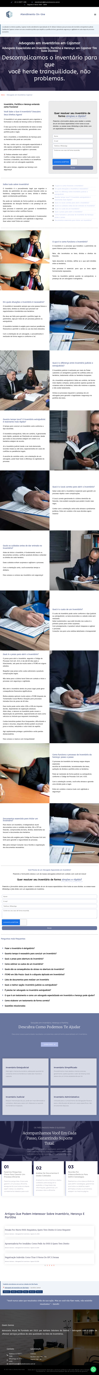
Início (3, 95)
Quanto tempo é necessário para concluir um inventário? (31, 953)
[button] (95, 14)
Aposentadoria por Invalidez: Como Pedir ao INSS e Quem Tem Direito (37, 1243)
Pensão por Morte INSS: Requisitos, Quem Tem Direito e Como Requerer (38, 1230)
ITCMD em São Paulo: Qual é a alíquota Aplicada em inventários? (35, 974)
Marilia (14, 1292)
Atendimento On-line (32, 14)
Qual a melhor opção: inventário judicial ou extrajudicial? (31, 985)
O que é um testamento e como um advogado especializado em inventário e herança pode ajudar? (50, 995)
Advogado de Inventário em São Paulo (17, 1288)
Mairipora (6, 1292)
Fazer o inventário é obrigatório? (20, 948)
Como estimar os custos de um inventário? (24, 964)
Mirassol (32, 1292)
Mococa (39, 1292)
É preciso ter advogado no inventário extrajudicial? (28, 990)
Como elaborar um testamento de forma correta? (27, 1001)
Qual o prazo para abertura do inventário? (24, 959)
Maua (25, 1292)
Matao (20, 1292)
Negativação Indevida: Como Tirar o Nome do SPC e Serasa (32, 1257)
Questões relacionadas (15, 1006)
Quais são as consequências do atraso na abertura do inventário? (34, 969)
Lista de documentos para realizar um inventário (27, 980)
